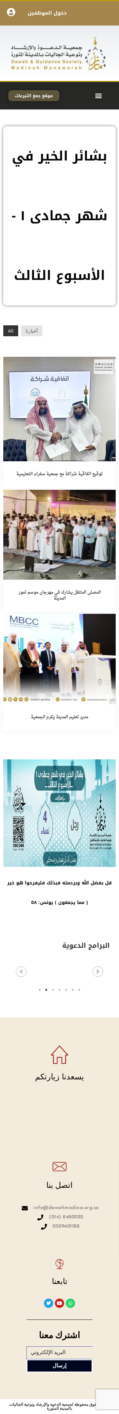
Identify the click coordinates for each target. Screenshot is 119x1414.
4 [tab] (59, 990)
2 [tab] (46, 990)
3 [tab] (53, 990)
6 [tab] (72, 990)
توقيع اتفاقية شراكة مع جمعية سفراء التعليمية (59, 474)
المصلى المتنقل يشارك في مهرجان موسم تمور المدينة (60, 595)
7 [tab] (79, 990)
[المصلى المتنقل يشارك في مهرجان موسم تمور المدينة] (59, 534)
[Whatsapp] (70, 1303)
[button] (98, 95)
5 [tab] (66, 990)
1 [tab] (39, 990)
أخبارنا (32, 331)
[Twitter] (48, 1303)
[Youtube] (59, 1303)
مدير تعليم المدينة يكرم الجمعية (59, 717)
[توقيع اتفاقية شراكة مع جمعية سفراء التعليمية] (59, 408)
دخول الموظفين (47, 13)
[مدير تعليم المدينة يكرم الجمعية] (59, 658)
